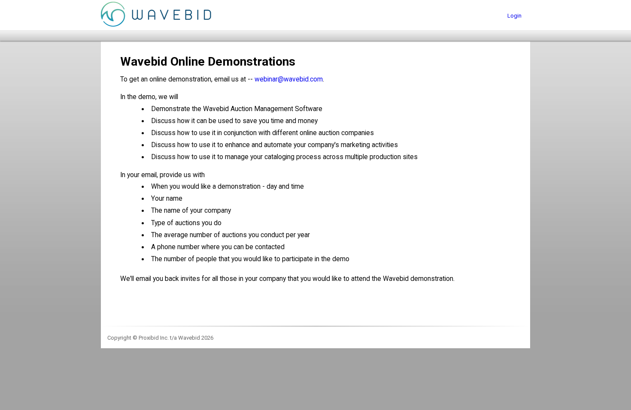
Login (514, 15)
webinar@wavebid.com (289, 79)
